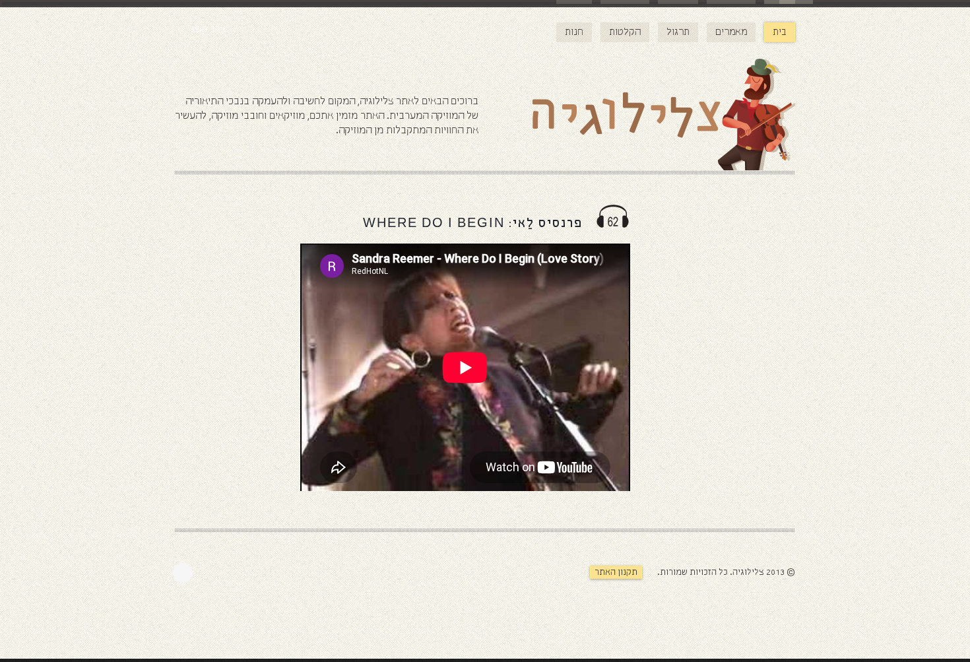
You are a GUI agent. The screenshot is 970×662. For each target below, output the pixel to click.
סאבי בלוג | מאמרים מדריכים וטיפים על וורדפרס (689, 599)
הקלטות (625, 32)
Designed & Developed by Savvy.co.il (555, 579)
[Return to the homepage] (636, 117)
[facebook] (186, 573)
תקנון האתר (616, 572)
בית (780, 32)
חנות (574, 32)
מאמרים (731, 32)
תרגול (678, 32)
